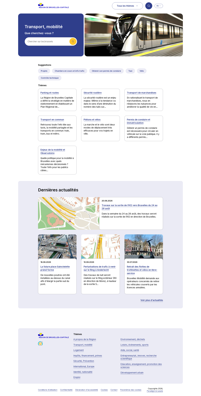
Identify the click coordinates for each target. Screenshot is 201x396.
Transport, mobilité (82, 344)
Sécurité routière (93, 92)
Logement (78, 350)
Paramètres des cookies (130, 390)
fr (158, 6)
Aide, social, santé (130, 350)
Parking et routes (49, 92)
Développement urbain (132, 372)
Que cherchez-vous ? (39, 33)
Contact (114, 390)
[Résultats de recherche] (148, 5)
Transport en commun (52, 119)
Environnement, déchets (133, 339)
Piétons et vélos (92, 119)
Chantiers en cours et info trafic (69, 71)
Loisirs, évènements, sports (135, 344)
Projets (44, 71)
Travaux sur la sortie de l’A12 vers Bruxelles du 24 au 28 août (129, 207)
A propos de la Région (84, 339)
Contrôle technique (50, 78)
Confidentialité (66, 390)
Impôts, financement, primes (87, 355)
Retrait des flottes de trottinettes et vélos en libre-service (142, 270)
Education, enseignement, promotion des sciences (141, 366)
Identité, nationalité (82, 372)
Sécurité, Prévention (83, 361)
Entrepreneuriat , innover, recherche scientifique (139, 357)
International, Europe (83, 366)
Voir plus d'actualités (152, 300)
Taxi (130, 71)
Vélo (142, 71)
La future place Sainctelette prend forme (55, 268)
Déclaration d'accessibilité (86, 390)
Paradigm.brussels (155, 391)
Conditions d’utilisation (47, 390)
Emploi (76, 377)
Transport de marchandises (141, 92)
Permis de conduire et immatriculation (138, 121)
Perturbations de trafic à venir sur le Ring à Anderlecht (100, 268)
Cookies (104, 390)
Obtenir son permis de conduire (106, 71)
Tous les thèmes (125, 6)
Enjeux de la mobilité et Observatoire (52, 151)
